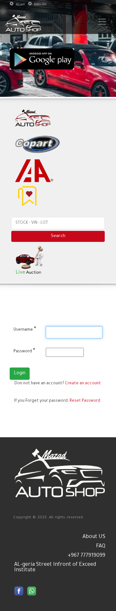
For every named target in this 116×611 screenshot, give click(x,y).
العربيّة (20, 4)
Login (19, 373)
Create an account (83, 383)
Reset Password (85, 401)
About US (93, 537)
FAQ (100, 546)
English (40, 4)
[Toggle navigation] (102, 21)
